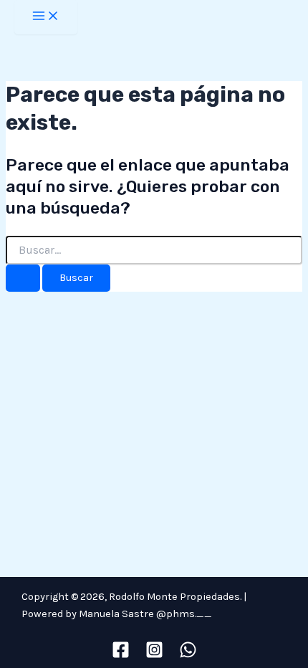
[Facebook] (121, 655)
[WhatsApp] (188, 655)
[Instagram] (154, 655)
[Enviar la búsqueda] (23, 278)
